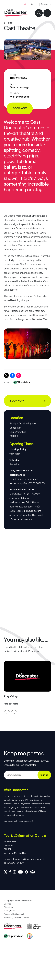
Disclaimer (8, 907)
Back (10, 22)
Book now (20, 108)
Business (34, 4)
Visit (26, 4)
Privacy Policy (9, 910)
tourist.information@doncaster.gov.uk (24, 859)
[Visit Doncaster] (16, 13)
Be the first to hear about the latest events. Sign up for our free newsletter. (26, 762)
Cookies (7, 904)
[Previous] (7, 713)
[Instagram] (18, 375)
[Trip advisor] (33, 872)
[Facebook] (12, 375)
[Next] (14, 713)
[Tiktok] (27, 872)
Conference (46, 4)
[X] (6, 375)
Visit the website (20, 96)
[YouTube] (21, 872)
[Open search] (39, 13)
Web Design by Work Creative (16, 917)
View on (8, 382)
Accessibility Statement (14, 914)
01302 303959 (18, 78)
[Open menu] (47, 13)
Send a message (19, 87)
